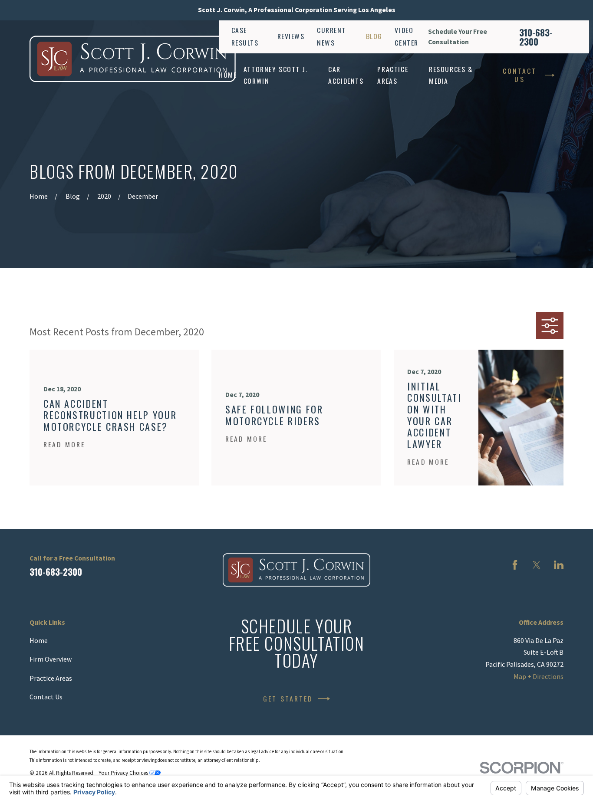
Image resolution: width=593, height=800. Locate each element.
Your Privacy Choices (124, 773)
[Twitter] (536, 565)
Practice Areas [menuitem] (392, 75)
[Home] (133, 59)
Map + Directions (538, 676)
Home (39, 640)
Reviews (291, 36)
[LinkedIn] (558, 565)
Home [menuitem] (228, 74)
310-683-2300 (536, 37)
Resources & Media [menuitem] (450, 75)
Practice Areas (51, 678)
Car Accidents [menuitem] (345, 75)
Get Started (288, 698)
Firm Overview (51, 659)
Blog (374, 36)
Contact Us (520, 75)
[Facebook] (515, 565)
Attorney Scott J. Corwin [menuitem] (276, 75)
